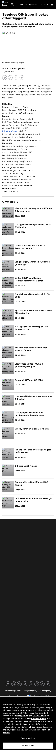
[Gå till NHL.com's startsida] (5, 4)
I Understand (28, 745)
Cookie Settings (38, 718)
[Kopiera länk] (22, 77)
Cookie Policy (39, 716)
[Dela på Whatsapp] (4, 77)
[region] (28, 723)
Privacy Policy (21, 716)
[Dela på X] (10, 77)
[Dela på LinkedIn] (16, 77)
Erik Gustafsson (9, 131)
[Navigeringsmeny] (52, 4)
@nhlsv (21, 68)
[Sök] (12, 4)
